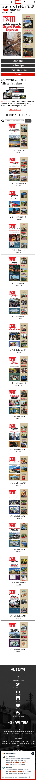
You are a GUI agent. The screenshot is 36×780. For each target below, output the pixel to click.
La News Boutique (18, 738)
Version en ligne (18, 65)
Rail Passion (21, 680)
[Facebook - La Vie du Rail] (18, 678)
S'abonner (18, 74)
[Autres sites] (12, 2)
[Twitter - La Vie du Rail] (18, 685)
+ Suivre (6, 10)
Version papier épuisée (18, 69)
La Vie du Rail (15, 680)
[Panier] (24, 2)
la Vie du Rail (15, 716)
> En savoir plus (15, 110)
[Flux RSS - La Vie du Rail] (18, 714)
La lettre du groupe (18, 729)
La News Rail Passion (18, 750)
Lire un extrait (18, 60)
